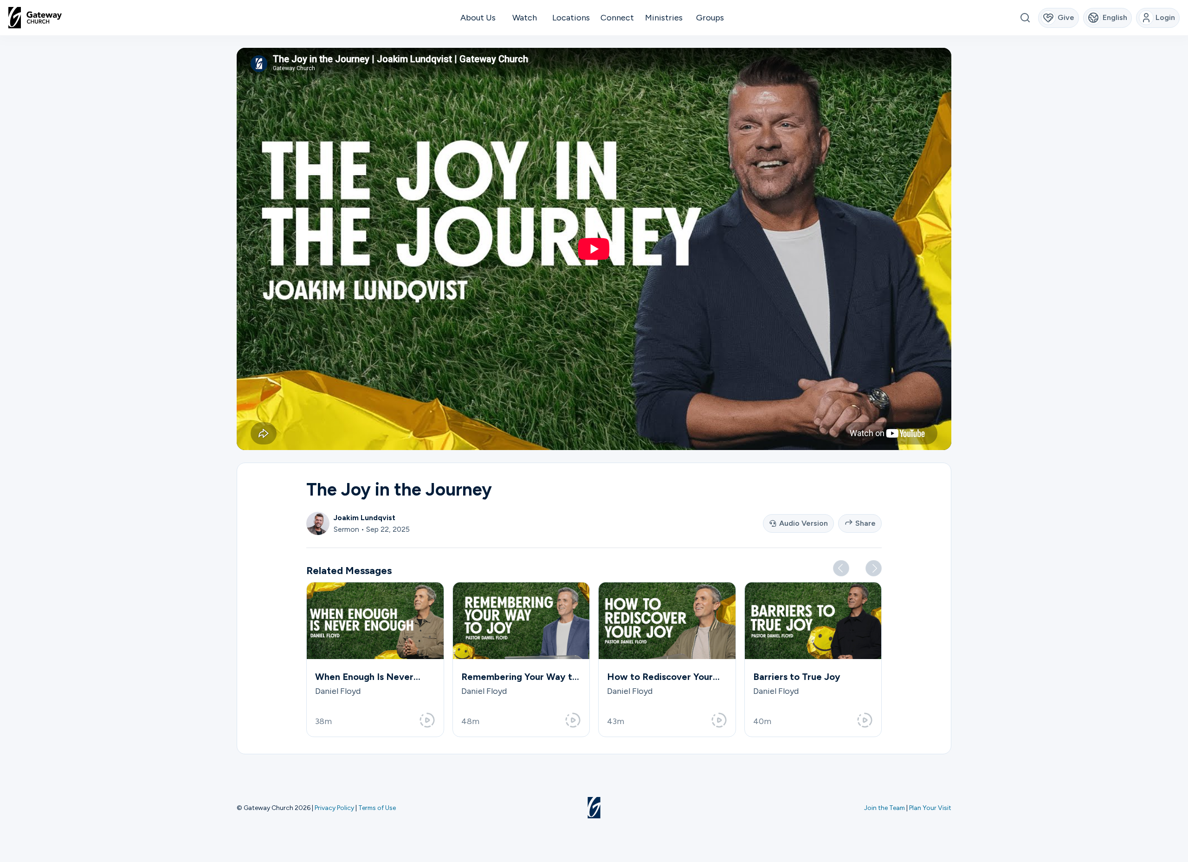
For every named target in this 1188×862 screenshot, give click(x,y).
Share (865, 523)
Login (1165, 17)
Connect (617, 18)
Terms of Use (377, 807)
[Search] (1025, 18)
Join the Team (884, 807)
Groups (710, 18)
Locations (571, 18)
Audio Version (803, 523)
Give (1066, 17)
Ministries (664, 18)
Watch (524, 18)
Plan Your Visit (930, 807)
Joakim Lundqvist (364, 517)
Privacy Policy (334, 807)
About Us (478, 18)
